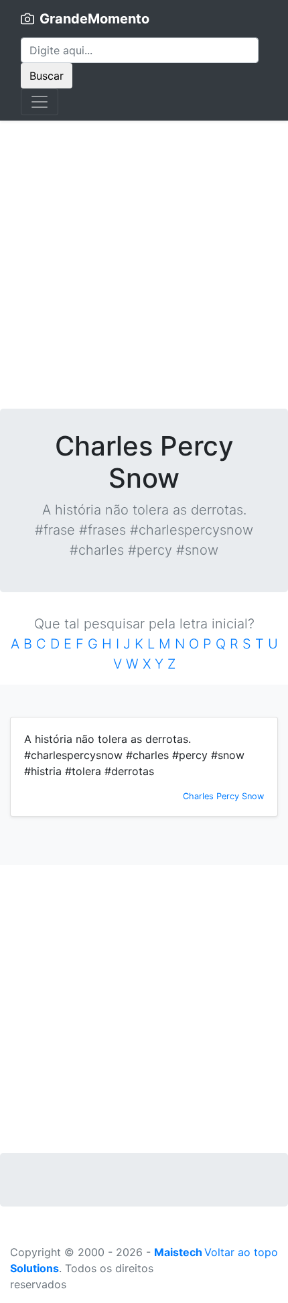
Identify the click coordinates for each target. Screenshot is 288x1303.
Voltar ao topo (241, 1252)
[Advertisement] (144, 265)
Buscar (46, 75)
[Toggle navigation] (39, 101)
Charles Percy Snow (223, 796)
